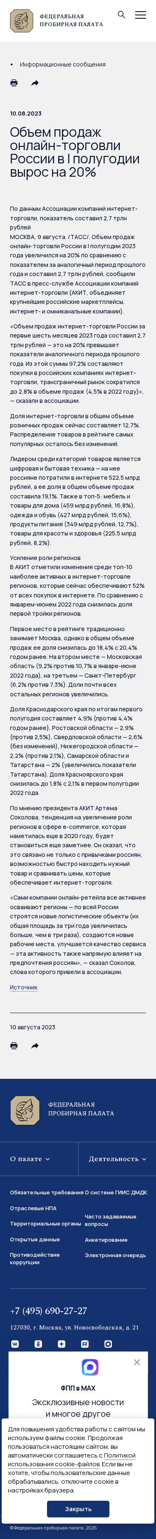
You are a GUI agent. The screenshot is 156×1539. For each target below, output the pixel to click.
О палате (27, 1158)
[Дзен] (62, 1344)
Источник (23, 987)
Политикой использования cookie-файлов (72, 1459)
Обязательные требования (47, 1192)
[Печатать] (14, 83)
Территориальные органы (45, 1223)
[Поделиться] (35, 83)
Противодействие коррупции (35, 1258)
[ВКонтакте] (15, 1344)
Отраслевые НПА (33, 1208)
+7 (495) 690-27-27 (48, 1311)
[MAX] (108, 1344)
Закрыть (78, 1508)
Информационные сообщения (63, 64)
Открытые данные (35, 1239)
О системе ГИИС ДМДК (116, 1192)
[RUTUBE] (85, 1344)
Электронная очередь (115, 1255)
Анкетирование (106, 1239)
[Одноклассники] (38, 1344)
